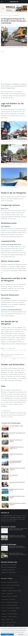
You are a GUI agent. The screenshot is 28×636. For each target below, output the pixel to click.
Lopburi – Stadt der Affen (7, 593)
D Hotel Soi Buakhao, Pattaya (16, 425)
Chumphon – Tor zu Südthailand (9, 610)
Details (22, 632)
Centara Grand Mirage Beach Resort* (12, 246)
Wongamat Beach (17, 111)
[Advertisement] (14, 67)
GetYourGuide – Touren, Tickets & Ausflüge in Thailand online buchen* (17, 536)
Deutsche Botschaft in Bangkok (9, 564)
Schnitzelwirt (4, 309)
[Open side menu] (1, 1)
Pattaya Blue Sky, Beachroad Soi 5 (17, 482)
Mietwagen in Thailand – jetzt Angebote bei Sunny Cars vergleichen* (17, 554)
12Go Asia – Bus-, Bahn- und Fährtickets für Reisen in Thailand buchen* (18, 529)
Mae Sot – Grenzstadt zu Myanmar (9, 605)
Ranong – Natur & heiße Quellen (9, 622)
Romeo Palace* (16, 214)
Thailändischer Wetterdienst (8, 569)
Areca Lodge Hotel (14, 475)
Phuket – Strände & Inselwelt (8, 625)
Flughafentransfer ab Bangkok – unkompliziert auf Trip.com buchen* (17, 547)
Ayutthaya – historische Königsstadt (10, 582)
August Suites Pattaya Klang (16, 454)
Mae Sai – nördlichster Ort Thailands (10, 602)
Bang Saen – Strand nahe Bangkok (9, 613)
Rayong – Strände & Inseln (7, 619)
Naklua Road (22, 109)
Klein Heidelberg (7, 228)
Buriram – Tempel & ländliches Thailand (10, 608)
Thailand (5, 15)
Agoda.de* (12, 266)
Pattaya (9, 15)
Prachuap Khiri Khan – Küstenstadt (9, 596)
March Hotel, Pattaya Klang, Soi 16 (17, 433)
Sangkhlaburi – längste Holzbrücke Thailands (11, 590)
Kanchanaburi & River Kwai (8, 588)
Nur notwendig (20, 634)
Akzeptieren (7, 634)
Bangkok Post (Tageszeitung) (9, 572)
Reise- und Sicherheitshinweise (9, 567)
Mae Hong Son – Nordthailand (8, 599)
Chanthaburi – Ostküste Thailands (9, 616)
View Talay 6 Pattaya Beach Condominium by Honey (16, 461)
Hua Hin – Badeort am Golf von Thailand (11, 585)
